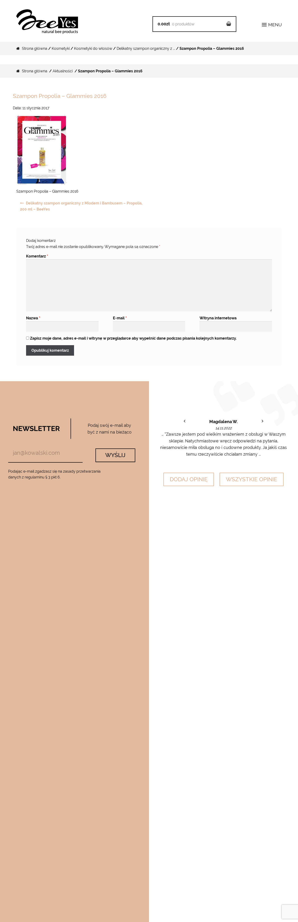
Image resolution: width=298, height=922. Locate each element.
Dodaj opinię (189, 479)
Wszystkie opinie (251, 479)
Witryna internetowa (218, 318)
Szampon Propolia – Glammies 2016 (60, 96)
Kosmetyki (61, 48)
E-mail (120, 318)
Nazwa (33, 318)
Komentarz (37, 256)
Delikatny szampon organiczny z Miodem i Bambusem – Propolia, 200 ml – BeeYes (81, 206)
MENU (274, 24)
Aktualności (63, 71)
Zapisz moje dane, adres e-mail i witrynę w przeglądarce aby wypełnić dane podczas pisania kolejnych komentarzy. (133, 338)
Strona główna (34, 48)
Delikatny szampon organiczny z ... (146, 48)
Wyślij (115, 455)
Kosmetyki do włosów (93, 48)
